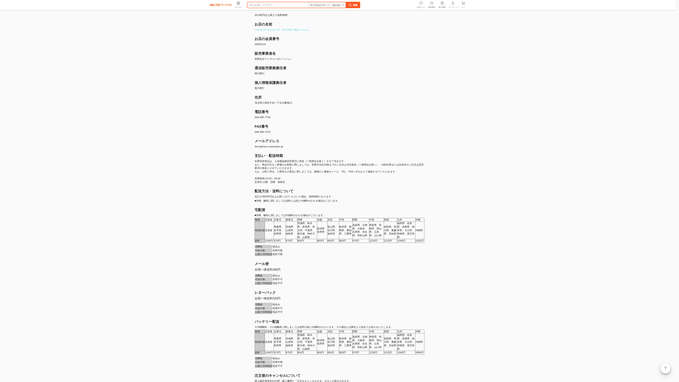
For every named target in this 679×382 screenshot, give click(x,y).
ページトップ (666, 369)
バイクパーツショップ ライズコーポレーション (282, 29)
